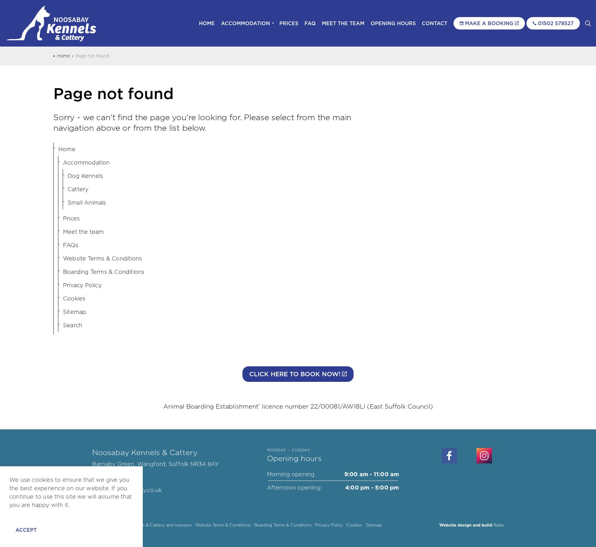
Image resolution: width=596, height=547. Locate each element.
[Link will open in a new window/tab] (449, 455)
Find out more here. (37, 513)
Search (72, 325)
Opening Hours (393, 23)
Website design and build (465, 525)
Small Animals (87, 202)
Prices (288, 23)
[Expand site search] (588, 23)
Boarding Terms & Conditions (103, 272)
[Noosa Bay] (51, 23)
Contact (434, 23)
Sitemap (74, 312)
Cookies (74, 298)
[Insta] (484, 455)
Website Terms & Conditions (102, 258)
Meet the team (343, 23)
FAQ (310, 23)
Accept (26, 530)
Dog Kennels (85, 176)
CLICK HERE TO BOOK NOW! (295, 374)
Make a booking (489, 23)
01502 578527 (556, 23)
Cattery (78, 189)
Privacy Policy (82, 285)
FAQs (70, 245)
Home (207, 23)
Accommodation (245, 23)
